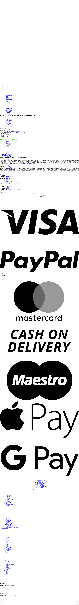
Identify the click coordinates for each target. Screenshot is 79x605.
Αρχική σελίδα (3, 112)
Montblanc (7, 548)
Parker (6, 553)
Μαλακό (8, 189)
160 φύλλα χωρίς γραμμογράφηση (13, 183)
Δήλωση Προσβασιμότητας (40, 484)
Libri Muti (8, 178)
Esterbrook (7, 144)
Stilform (7, 179)
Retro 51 (7, 170)
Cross (6, 533)
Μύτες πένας (7, 510)
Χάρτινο (18, 189)
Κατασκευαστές (5, 528)
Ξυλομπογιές (8, 125)
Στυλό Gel (7, 497)
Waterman (7, 575)
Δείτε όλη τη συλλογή (33, 163)
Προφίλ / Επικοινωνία (40, 480)
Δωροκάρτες (8, 117)
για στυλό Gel (8, 506)
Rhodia (5, 169)
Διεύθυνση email (3, 595)
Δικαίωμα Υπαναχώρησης (40, 487)
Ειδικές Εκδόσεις (5, 188)
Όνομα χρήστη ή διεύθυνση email (6, 585)
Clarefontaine (8, 137)
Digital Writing (8, 498)
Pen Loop (7, 122)
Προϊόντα (4, 491)
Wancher (7, 185)
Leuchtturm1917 (8, 154)
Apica (6, 530)
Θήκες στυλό (8, 119)
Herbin (6, 148)
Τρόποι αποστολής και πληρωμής (40, 486)
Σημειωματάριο (10, 181)
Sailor (6, 173)
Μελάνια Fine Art (8, 509)
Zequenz (7, 187)
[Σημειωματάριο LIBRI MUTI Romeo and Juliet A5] (4, 121)
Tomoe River (6, 180)
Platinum (7, 559)
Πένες (6, 493)
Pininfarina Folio (8, 167)
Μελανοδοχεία (8, 118)
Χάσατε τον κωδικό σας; (4, 590)
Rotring (7, 171)
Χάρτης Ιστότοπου (40, 485)
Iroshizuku (7, 151)
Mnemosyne (7, 550)
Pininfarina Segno (9, 166)
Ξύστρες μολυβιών (9, 126)
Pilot (6, 164)
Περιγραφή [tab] (4, 154)
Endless (7, 145)
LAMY (6, 153)
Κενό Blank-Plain (10, 192)
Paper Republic (8, 159)
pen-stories (4, 579)
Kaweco (7, 152)
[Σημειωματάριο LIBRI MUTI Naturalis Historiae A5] (4, 126)
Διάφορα (5, 513)
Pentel (6, 555)
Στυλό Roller (7, 496)
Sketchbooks (8, 124)
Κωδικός (2, 587)
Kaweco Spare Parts (9, 512)
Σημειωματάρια (8, 120)
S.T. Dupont (7, 568)
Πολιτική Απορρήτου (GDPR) (40, 482)
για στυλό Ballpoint (9, 504)
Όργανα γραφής (7, 492)
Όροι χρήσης (40, 481)
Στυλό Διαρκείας (8, 495)
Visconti (7, 182)
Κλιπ (6, 113)
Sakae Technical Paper (10, 174)
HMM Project (8, 150)
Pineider (7, 165)
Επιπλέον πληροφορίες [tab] (6, 155)
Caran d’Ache (7, 532)
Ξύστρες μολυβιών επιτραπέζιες (12, 131)
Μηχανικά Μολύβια (9, 499)
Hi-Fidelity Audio (8, 129)
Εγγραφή (1, 601)
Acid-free (8, 186)
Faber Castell (6, 146)
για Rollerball (7, 505)
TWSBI (6, 181)
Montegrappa (8, 156)
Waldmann (7, 573)
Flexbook (7, 147)
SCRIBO (6, 566)
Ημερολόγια (8, 121)
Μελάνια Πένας (8, 508)
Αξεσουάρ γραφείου (8, 127)
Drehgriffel (7, 143)
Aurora (5, 529)
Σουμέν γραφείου (8, 526)
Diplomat (7, 536)
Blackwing (7, 135)
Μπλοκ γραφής (8, 123)
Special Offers (8, 502)
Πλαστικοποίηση (13, 189)
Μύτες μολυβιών (8, 507)
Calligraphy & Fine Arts (9, 494)
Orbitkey (5, 158)
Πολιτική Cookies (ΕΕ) (40, 483)
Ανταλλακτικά (6, 503)
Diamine (7, 141)
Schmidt (7, 565)
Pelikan (6, 554)
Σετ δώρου (7, 501)
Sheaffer (7, 177)
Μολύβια (7, 500)
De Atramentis (8, 140)
